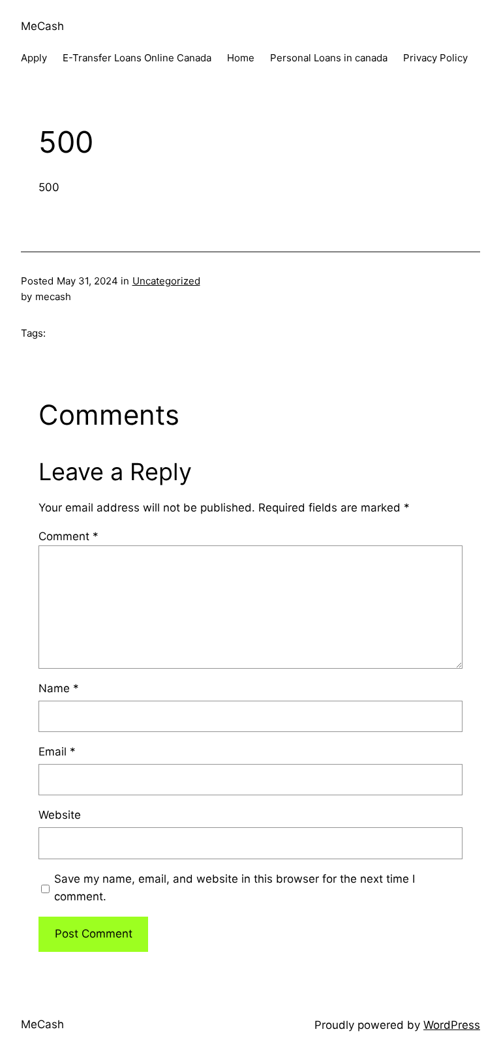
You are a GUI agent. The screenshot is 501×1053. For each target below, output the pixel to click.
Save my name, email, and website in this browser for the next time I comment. (234, 887)
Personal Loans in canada (328, 58)
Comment (68, 536)
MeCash (42, 26)
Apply (34, 58)
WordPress (451, 1024)
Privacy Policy (435, 58)
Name (58, 688)
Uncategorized (166, 281)
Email (57, 751)
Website (59, 814)
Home (240, 58)
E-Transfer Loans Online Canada (137, 58)
